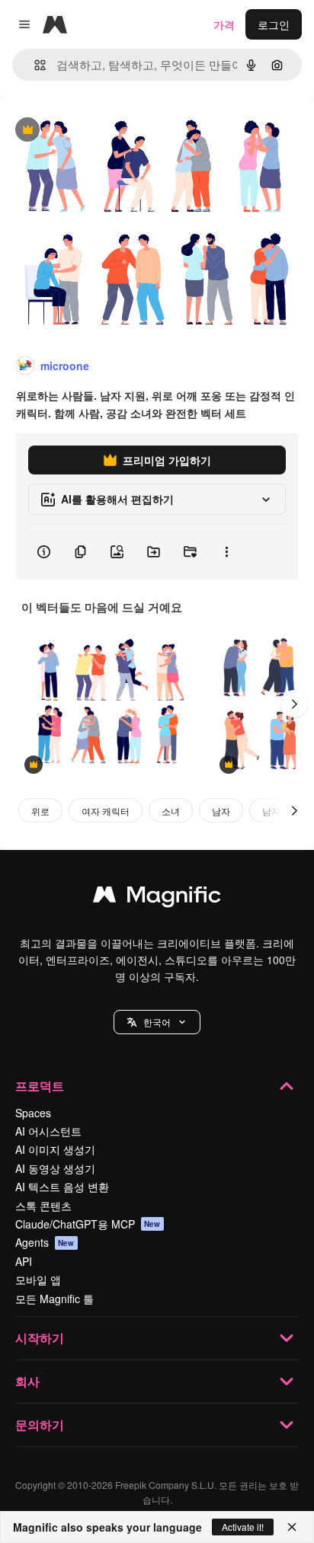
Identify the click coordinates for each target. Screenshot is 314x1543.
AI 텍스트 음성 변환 (62, 1186)
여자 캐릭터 (106, 810)
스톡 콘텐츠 (43, 1205)
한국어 (157, 1021)
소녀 (171, 810)
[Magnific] (157, 898)
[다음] (294, 704)
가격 (224, 24)
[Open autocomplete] (34, 65)
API (23, 1261)
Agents (45, 1242)
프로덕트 (39, 1085)
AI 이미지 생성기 (55, 1149)
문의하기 (39, 1424)
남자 (221, 810)
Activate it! (243, 1526)
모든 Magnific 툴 (54, 1298)
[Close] (292, 1527)
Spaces (33, 1112)
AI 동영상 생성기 (55, 1168)
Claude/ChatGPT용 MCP (88, 1224)
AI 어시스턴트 (48, 1131)
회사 (27, 1381)
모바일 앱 (38, 1279)
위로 (40, 810)
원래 (87, 131)
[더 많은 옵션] (226, 552)
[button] (157, 1022)
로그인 (274, 24)
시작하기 (39, 1338)
